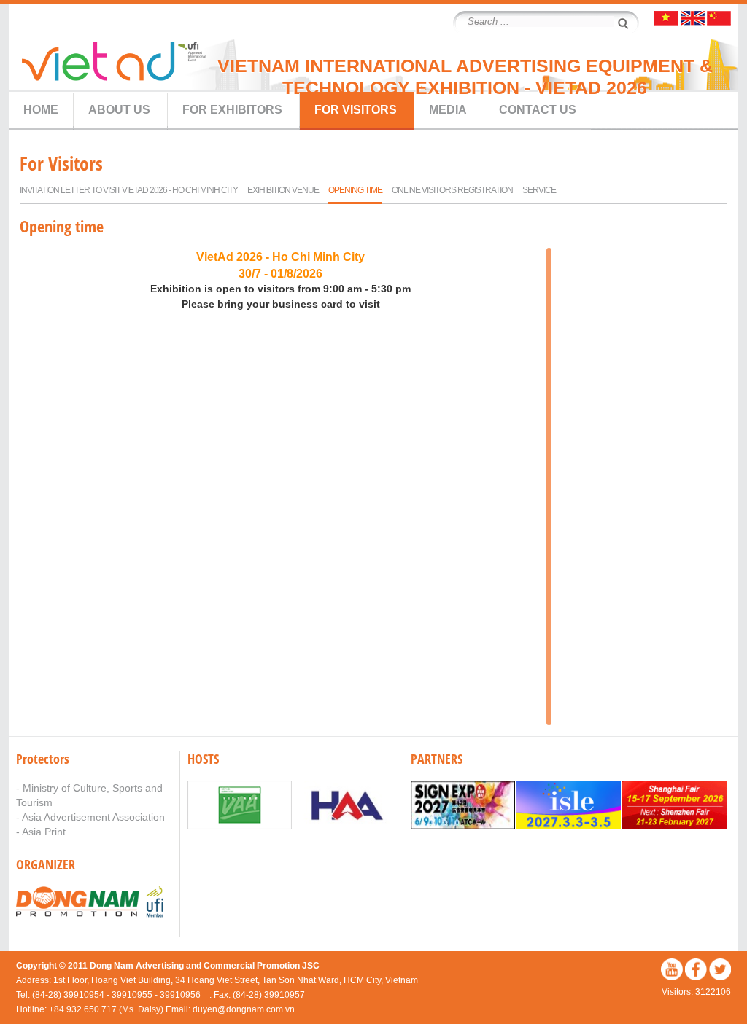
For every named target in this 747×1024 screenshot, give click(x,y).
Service (539, 190)
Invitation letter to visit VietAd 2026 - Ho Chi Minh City (129, 190)
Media (448, 109)
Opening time (355, 190)
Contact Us (537, 109)
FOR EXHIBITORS (232, 109)
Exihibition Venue (283, 190)
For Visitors (355, 109)
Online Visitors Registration (452, 190)
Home (40, 109)
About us (119, 109)
